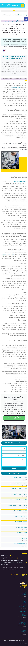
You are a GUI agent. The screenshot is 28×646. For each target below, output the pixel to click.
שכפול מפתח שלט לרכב (20, 182)
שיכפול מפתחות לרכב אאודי (18, 500)
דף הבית (25, 15)
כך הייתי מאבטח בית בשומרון (23, 593)
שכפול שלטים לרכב (21, 522)
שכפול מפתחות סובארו (20, 477)
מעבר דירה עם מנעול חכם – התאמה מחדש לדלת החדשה (22, 623)
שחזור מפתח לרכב (21, 527)
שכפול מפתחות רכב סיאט (19, 489)
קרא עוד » (24, 480)
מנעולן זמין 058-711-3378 (14, 418)
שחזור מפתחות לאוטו (20, 544)
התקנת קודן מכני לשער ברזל (23, 631)
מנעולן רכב (19, 15)
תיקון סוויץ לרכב (22, 533)
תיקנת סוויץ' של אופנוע (8, 255)
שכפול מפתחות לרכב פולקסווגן (17, 505)
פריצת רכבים (23, 538)
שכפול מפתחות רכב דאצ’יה (19, 483)
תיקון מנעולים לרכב (21, 516)
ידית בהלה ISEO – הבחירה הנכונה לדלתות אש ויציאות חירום (22, 603)
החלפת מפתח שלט (15, 87)
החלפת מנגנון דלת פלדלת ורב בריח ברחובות (23, 614)
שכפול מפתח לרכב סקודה (19, 511)
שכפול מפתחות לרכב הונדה (19, 494)
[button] (14, 11)
